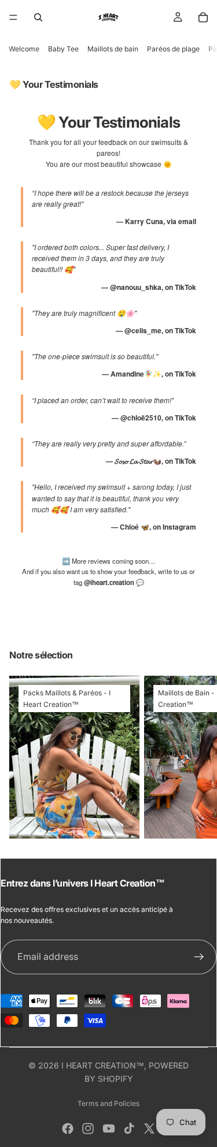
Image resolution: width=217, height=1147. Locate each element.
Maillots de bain (112, 48)
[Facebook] (68, 1128)
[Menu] (13, 17)
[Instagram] (88, 1128)
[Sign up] (199, 957)
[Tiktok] (129, 1128)
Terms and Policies (108, 1103)
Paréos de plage (173, 48)
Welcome (24, 48)
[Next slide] (195, 757)
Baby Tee (63, 48)
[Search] (38, 17)
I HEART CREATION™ (102, 1065)
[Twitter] (149, 1128)
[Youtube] (109, 1128)
